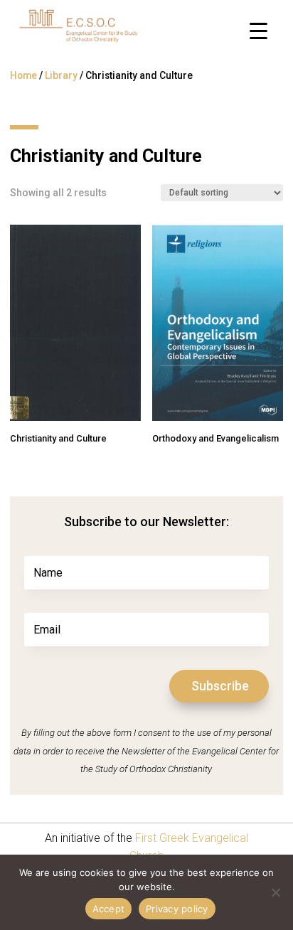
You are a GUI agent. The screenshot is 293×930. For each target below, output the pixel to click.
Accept (108, 908)
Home (23, 75)
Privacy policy (177, 908)
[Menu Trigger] (258, 30)
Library (61, 75)
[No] (275, 892)
